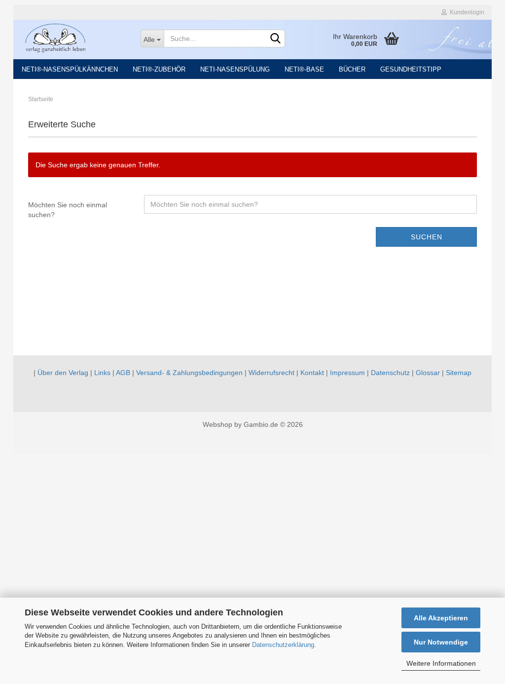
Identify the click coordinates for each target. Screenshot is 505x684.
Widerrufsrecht (271, 373)
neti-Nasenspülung (235, 69)
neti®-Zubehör (159, 69)
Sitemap (458, 373)
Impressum (347, 373)
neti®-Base (304, 69)
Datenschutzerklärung (283, 644)
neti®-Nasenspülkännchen (70, 69)
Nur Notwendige (441, 642)
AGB (123, 373)
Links (102, 373)
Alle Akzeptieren (441, 618)
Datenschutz (390, 373)
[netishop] (73, 37)
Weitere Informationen (441, 663)
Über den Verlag (62, 373)
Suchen (426, 237)
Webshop (217, 424)
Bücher (352, 69)
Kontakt (312, 373)
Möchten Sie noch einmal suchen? (67, 210)
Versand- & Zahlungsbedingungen (189, 373)
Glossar (428, 373)
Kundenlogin (465, 12)
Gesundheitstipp (410, 69)
